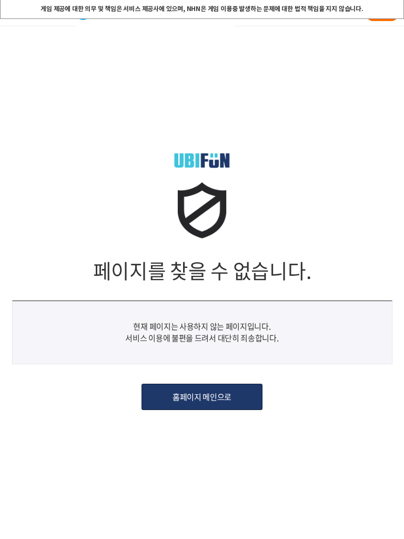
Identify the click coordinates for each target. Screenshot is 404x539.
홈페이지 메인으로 (202, 397)
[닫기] (395, 9)
